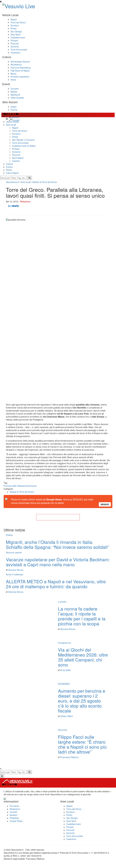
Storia (13, 79)
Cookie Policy (16, 820)
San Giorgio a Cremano (23, 139)
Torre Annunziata (19, 49)
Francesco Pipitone (69, 757)
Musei (13, 73)
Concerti (15, 88)
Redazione (25, 201)
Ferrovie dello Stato (13, 485)
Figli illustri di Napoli (20, 70)
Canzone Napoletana (21, 67)
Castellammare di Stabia (23, 145)
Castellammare (18, 37)
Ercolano (15, 25)
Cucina (14, 109)
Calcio (13, 106)
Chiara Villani (66, 716)
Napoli (14, 19)
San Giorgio (16, 31)
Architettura (16, 64)
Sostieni (15, 117)
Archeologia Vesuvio (20, 61)
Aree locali (11, 124)
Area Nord (15, 34)
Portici (13, 28)
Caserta (16, 160)
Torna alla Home (58, 517)
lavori (24, 485)
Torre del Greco (18, 22)
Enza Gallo (65, 670)
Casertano (16, 52)
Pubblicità (14, 817)
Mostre (14, 91)
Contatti (15, 120)
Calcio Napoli (12, 172)
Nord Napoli (17, 157)
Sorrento (15, 46)
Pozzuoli (15, 43)
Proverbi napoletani (20, 76)
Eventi (9, 169)
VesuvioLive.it (12, 182)
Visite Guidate (17, 97)
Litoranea (32, 485)
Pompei (14, 40)
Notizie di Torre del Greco (44, 182)
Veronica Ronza (15, 569)
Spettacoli (15, 94)
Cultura (9, 163)
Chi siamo (14, 805)
